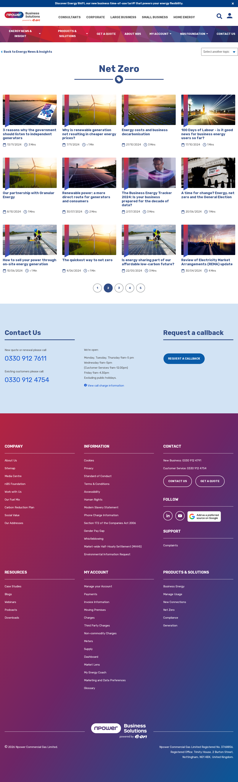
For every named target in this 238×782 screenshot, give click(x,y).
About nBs (133, 34)
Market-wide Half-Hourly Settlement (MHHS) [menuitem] (113, 546)
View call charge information (105, 385)
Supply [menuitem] (88, 649)
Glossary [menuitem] (89, 688)
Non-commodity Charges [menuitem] (100, 633)
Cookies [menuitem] (89, 460)
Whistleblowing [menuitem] (93, 538)
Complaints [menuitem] (170, 545)
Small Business (155, 17)
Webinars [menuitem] (10, 602)
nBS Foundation (192, 34)
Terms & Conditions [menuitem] (97, 484)
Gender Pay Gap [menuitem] (94, 531)
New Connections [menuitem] (174, 602)
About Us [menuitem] (11, 460)
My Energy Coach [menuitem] (95, 672)
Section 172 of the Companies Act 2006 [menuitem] (110, 523)
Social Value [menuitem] (12, 515)
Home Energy (184, 17)
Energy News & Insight (20, 33)
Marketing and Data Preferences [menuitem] (105, 680)
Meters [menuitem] (88, 641)
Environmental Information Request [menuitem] (107, 554)
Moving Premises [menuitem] (95, 610)
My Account (159, 34)
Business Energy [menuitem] (173, 586)
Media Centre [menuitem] (13, 476)
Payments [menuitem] (90, 594)
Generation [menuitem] (170, 625)
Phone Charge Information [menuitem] (101, 515)
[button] (168, 515)
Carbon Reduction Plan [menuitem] (19, 507)
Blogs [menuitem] (8, 594)
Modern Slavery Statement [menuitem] (101, 507)
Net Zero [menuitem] (169, 610)
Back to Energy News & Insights (28, 51)
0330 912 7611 (25, 358)
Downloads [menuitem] (12, 617)
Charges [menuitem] (89, 617)
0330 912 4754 (27, 380)
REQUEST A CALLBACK (184, 358)
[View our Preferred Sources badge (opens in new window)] (204, 521)
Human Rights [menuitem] (93, 499)
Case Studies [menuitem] (13, 586)
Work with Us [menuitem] (13, 491)
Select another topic (216, 51)
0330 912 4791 (191, 460)
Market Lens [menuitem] (92, 664)
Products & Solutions (67, 33)
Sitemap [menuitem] (10, 468)
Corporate (95, 17)
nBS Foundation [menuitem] (15, 484)
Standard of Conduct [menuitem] (98, 476)
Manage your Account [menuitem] (98, 586)
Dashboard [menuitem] (91, 656)
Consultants (69, 17)
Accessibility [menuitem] (92, 491)
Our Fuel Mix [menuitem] (12, 499)
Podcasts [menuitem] (11, 610)
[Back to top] (20, 773)
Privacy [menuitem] (88, 468)
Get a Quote (106, 34)
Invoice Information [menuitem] (96, 602)
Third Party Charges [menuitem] (97, 625)
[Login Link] (229, 16)
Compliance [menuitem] (170, 617)
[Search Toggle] (219, 16)
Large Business (123, 17)
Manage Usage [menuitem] (172, 594)
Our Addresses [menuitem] (14, 523)
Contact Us (226, 34)
